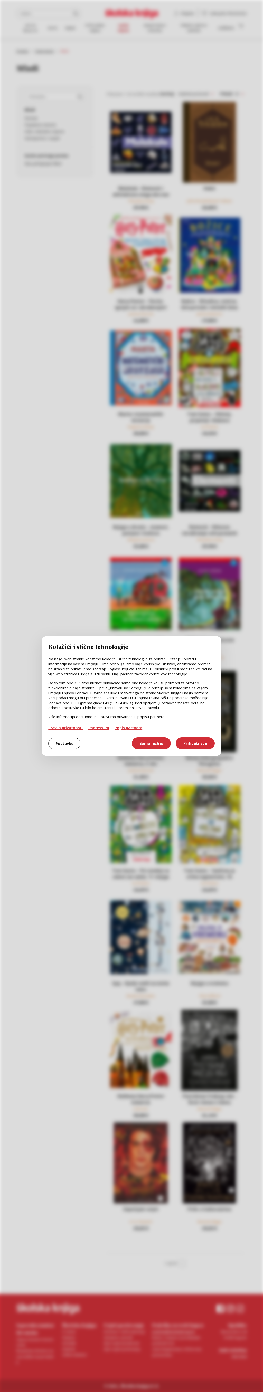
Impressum (98, 727)
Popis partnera (128, 727)
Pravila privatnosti (65, 727)
